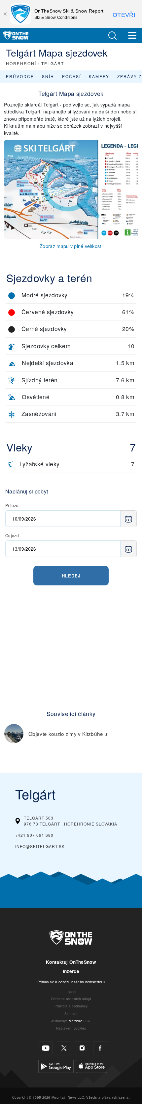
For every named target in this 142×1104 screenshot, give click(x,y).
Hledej (71, 576)
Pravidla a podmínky (71, 1005)
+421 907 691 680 (34, 835)
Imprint (70, 991)
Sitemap (71, 1013)
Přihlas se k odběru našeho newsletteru (71, 981)
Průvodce (20, 76)
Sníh (48, 76)
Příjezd (11, 505)
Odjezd (12, 535)
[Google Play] (56, 1065)
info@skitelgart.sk (40, 846)
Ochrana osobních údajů (71, 998)
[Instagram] (82, 1048)
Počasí (71, 76)
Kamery (99, 76)
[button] (112, 35)
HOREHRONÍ (21, 63)
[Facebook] (100, 1048)
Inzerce (71, 971)
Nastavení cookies (71, 1028)
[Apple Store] (91, 1065)
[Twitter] (64, 1048)
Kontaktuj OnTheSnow (71, 962)
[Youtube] (46, 1048)
